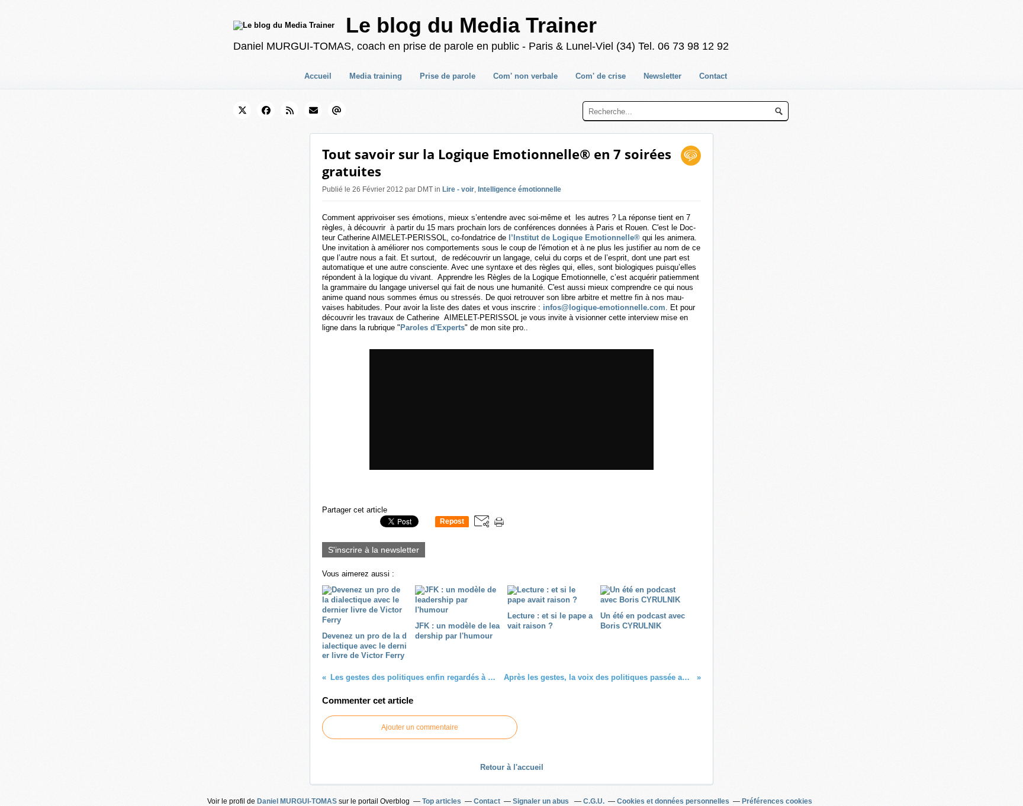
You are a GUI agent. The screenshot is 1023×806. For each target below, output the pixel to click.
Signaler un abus (542, 801)
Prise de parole (447, 76)
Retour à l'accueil (511, 767)
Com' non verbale (525, 76)
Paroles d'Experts (432, 327)
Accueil (318, 76)
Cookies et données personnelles (673, 801)
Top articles (441, 801)
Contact (713, 76)
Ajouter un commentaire (419, 727)
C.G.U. (593, 801)
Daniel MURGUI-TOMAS (297, 801)
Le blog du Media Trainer (471, 25)
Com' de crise (600, 76)
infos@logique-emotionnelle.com (604, 307)
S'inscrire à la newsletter (373, 549)
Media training (375, 76)
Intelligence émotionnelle (519, 189)
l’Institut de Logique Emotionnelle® (574, 237)
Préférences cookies (777, 801)
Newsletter (662, 76)
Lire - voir (458, 189)
